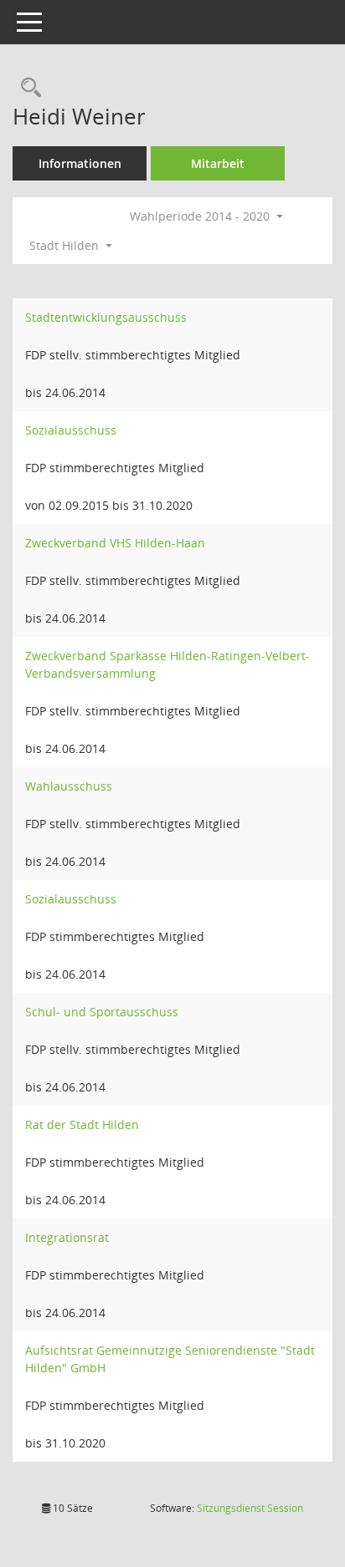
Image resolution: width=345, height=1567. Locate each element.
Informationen (80, 163)
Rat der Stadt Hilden (82, 1124)
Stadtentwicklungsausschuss (106, 317)
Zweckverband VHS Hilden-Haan (115, 543)
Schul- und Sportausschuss (101, 1012)
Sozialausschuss (70, 430)
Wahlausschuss (68, 786)
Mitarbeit (218, 163)
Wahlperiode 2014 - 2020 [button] (201, 216)
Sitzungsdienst (250, 1508)
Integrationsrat (67, 1237)
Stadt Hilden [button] (65, 245)
